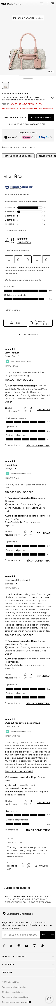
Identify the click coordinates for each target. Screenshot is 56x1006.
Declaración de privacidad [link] (14, 987)
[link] (3, 946)
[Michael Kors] (11, 3)
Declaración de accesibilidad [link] (15, 997)
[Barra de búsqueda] (47, 3)
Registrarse (47, 934)
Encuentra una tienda (19, 913)
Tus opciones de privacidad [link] (14, 1002)
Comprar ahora (41, 117)
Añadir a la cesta (15, 117)
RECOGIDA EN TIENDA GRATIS (20, 147)
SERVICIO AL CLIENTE (14, 956)
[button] (49, 999)
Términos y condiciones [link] (12, 992)
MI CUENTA (8, 964)
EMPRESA (7, 972)
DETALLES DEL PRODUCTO (18, 156)
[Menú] (52, 3)
